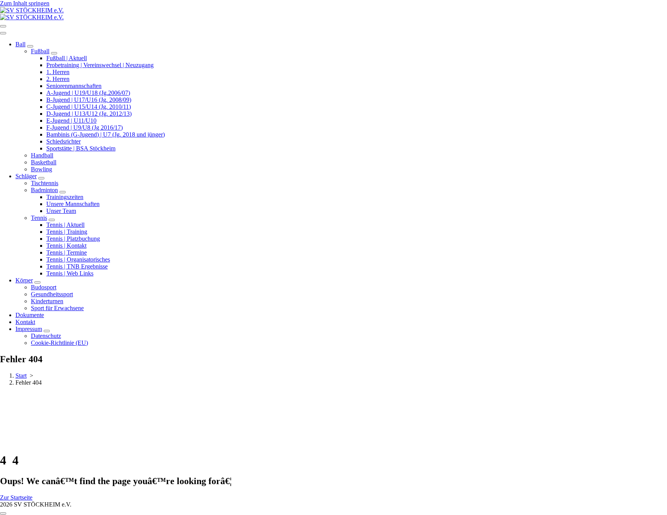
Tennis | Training (66, 231)
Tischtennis (44, 183)
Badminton (44, 190)
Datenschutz (46, 336)
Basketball (43, 162)
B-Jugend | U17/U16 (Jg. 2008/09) (88, 99)
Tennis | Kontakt (66, 245)
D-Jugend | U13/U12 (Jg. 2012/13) (89, 113)
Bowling (41, 169)
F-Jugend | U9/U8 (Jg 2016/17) (84, 127)
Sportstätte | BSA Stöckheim (80, 148)
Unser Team (61, 211)
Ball (20, 44)
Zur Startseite (16, 497)
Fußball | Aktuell (66, 58)
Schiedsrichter (63, 141)
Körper (24, 280)
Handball (42, 155)
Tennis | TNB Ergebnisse (77, 266)
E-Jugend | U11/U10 (71, 120)
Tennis (39, 217)
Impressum (28, 329)
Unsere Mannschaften (73, 204)
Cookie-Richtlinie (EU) (59, 342)
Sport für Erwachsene (57, 308)
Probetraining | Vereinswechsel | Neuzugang (100, 65)
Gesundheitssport (52, 294)
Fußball (40, 51)
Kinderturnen (47, 301)
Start (21, 375)
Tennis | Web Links (69, 273)
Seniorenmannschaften (74, 86)
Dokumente (29, 315)
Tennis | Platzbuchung (73, 238)
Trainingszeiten (64, 197)
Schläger (26, 176)
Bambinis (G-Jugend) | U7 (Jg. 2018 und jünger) (105, 134)
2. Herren (57, 79)
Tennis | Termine (66, 252)
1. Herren (57, 72)
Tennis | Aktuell (65, 224)
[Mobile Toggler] (30, 46)
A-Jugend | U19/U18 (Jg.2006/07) (88, 92)
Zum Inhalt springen (24, 3)
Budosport (43, 287)
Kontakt (25, 322)
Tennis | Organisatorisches (78, 259)
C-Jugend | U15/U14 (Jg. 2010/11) (88, 106)
